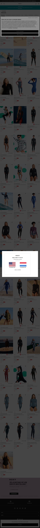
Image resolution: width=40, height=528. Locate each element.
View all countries (18, 269)
